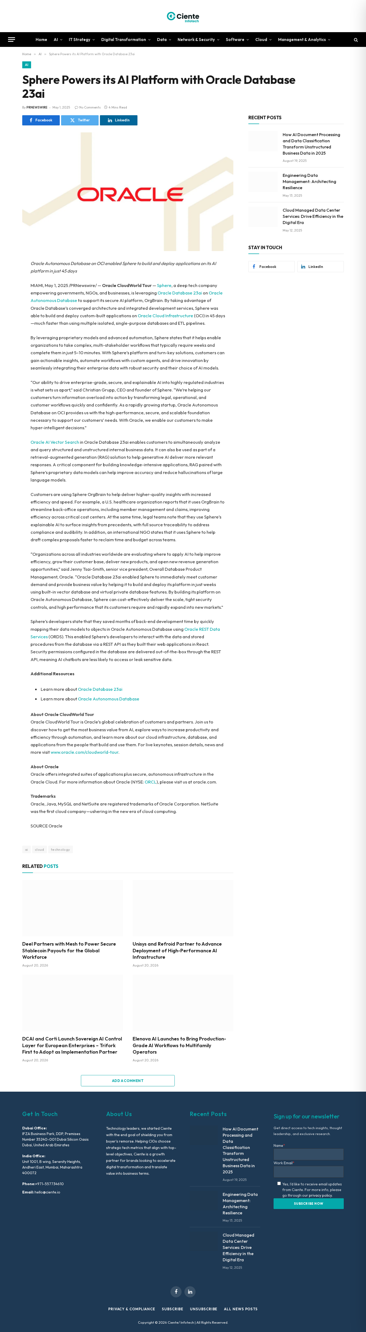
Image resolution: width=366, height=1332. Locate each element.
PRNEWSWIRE (37, 107)
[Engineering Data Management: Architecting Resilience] (263, 182)
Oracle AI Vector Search (55, 442)
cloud (39, 849)
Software (235, 39)
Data (162, 39)
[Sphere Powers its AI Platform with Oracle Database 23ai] (127, 191)
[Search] (355, 39)
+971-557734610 (49, 1183)
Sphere (164, 285)
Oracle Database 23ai (180, 293)
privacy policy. (321, 1195)
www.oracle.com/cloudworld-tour (84, 752)
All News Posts (241, 1309)
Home (41, 39)
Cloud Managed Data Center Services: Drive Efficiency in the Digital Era (313, 216)
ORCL (150, 782)
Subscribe (172, 1309)
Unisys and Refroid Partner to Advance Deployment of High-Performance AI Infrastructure (177, 950)
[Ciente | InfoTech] (183, 16)
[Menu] (11, 39)
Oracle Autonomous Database (108, 699)
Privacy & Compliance (131, 1309)
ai (26, 849)
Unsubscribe (203, 1309)
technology (60, 849)
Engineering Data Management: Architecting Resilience (309, 181)
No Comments (90, 107)
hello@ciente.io (47, 1192)
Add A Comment (128, 1081)
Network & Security (196, 39)
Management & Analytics (302, 39)
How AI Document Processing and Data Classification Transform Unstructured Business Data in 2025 (311, 144)
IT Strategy (79, 39)
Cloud (261, 39)
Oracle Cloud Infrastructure (165, 315)
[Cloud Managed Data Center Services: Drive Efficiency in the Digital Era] (263, 217)
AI (56, 39)
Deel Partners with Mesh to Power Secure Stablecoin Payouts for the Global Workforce (69, 950)
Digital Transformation (123, 39)
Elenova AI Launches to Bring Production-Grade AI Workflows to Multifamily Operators (179, 1045)
